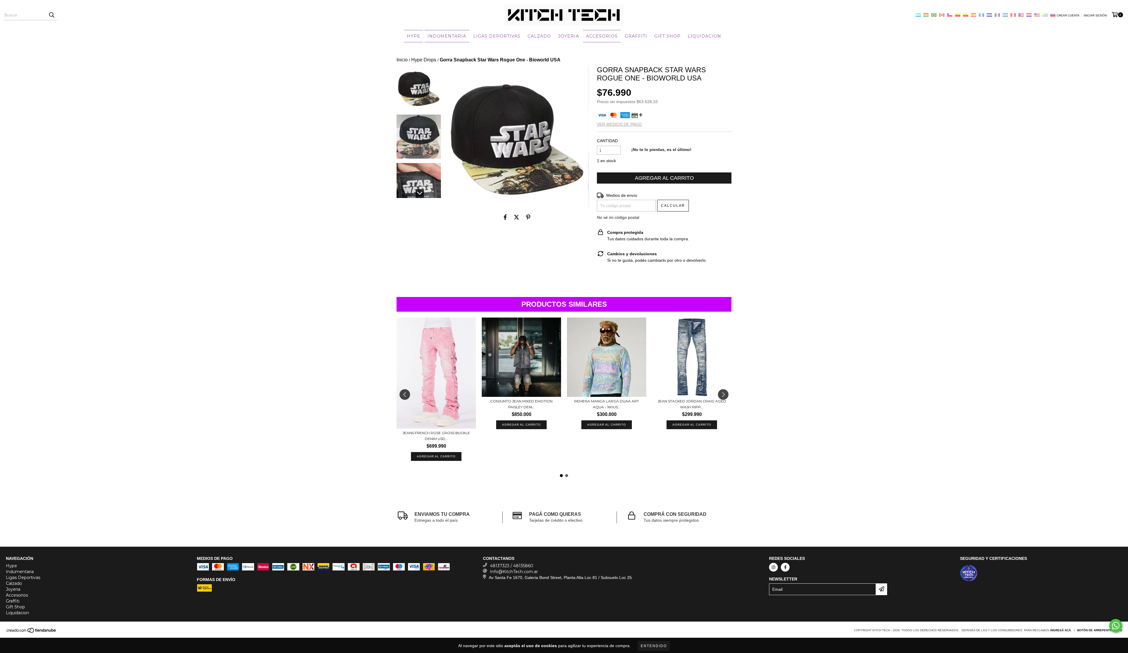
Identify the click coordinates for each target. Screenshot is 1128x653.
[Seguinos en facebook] (785, 567)
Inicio (402, 59)
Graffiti (636, 36)
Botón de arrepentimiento (1099, 630)
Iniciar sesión (1095, 15)
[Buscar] (51, 15)
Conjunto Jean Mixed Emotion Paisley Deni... (521, 404)
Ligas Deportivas (497, 36)
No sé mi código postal (618, 217)
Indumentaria (446, 36)
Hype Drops (423, 59)
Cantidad (607, 140)
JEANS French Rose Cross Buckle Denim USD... (436, 436)
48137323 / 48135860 (511, 565)
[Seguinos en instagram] (773, 567)
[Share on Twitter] (516, 217)
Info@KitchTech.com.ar (514, 571)
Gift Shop (667, 36)
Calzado (539, 36)
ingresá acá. (1061, 630)
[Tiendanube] (31, 632)
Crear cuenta (1068, 15)
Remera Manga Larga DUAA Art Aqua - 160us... (606, 404)
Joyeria (568, 36)
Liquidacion (704, 36)
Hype (413, 36)
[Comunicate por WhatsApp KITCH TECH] (1115, 625)
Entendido (654, 646)
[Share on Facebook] (505, 217)
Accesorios (602, 36)
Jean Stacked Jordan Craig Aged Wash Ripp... (692, 404)
